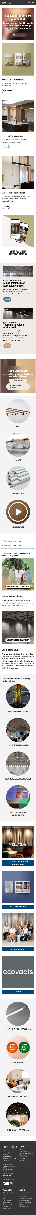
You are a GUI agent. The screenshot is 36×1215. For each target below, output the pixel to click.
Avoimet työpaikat (7, 1204)
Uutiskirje (5, 1195)
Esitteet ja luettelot (8, 1193)
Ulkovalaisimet (23, 1155)
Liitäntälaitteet (23, 1159)
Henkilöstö (5, 1206)
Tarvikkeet (22, 1160)
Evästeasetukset (23, 1206)
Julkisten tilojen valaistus (15, 386)
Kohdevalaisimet (23, 1151)
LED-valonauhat (23, 1157)
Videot (4, 1198)
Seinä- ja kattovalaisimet (26, 1153)
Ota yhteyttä (6, 1208)
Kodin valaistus (18, 381)
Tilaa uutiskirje (18, 35)
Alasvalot (21, 1149)
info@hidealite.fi (7, 1175)
